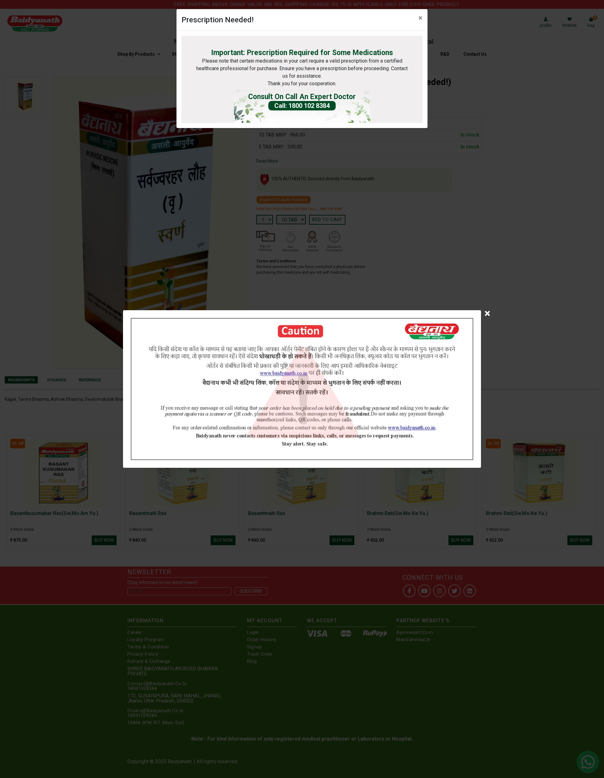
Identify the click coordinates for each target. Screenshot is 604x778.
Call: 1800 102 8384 (302, 105)
